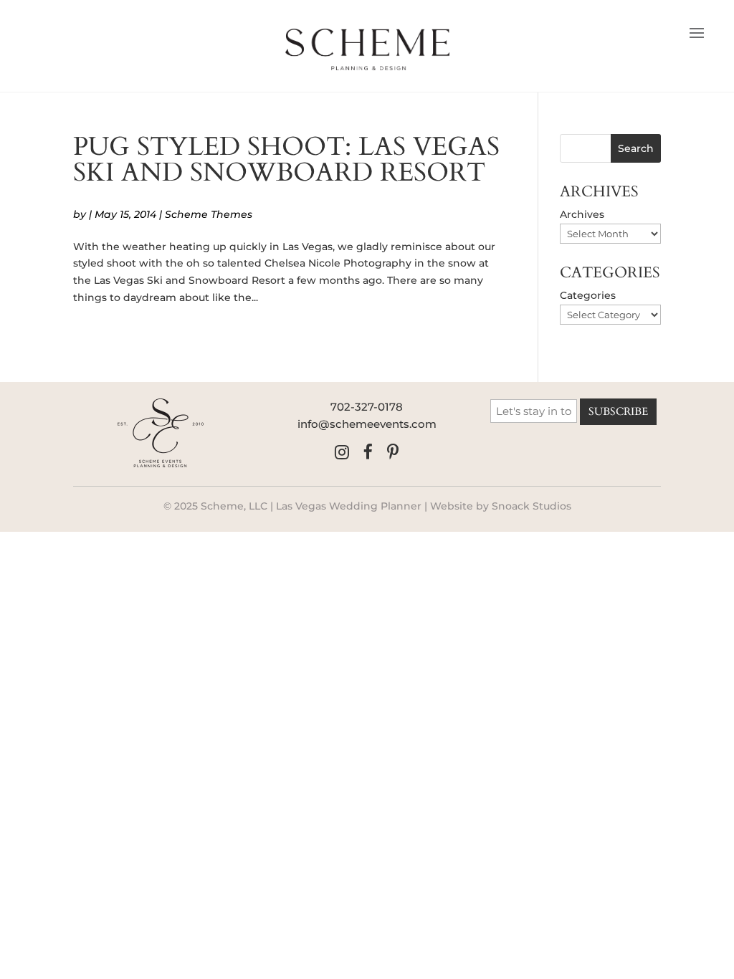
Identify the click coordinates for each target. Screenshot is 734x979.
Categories (588, 295)
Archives (582, 214)
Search (636, 148)
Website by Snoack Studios (500, 506)
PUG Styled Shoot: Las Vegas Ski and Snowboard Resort (286, 159)
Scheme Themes (208, 214)
